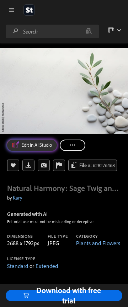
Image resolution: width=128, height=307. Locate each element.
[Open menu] (12, 10)
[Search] (16, 31)
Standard (17, 266)
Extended (47, 266)
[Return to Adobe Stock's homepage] (29, 10)
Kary (17, 198)
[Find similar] (88, 31)
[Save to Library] (13, 165)
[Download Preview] (28, 165)
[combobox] (52, 31)
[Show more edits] (72, 145)
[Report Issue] (59, 165)
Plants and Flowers (98, 243)
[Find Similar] (44, 165)
